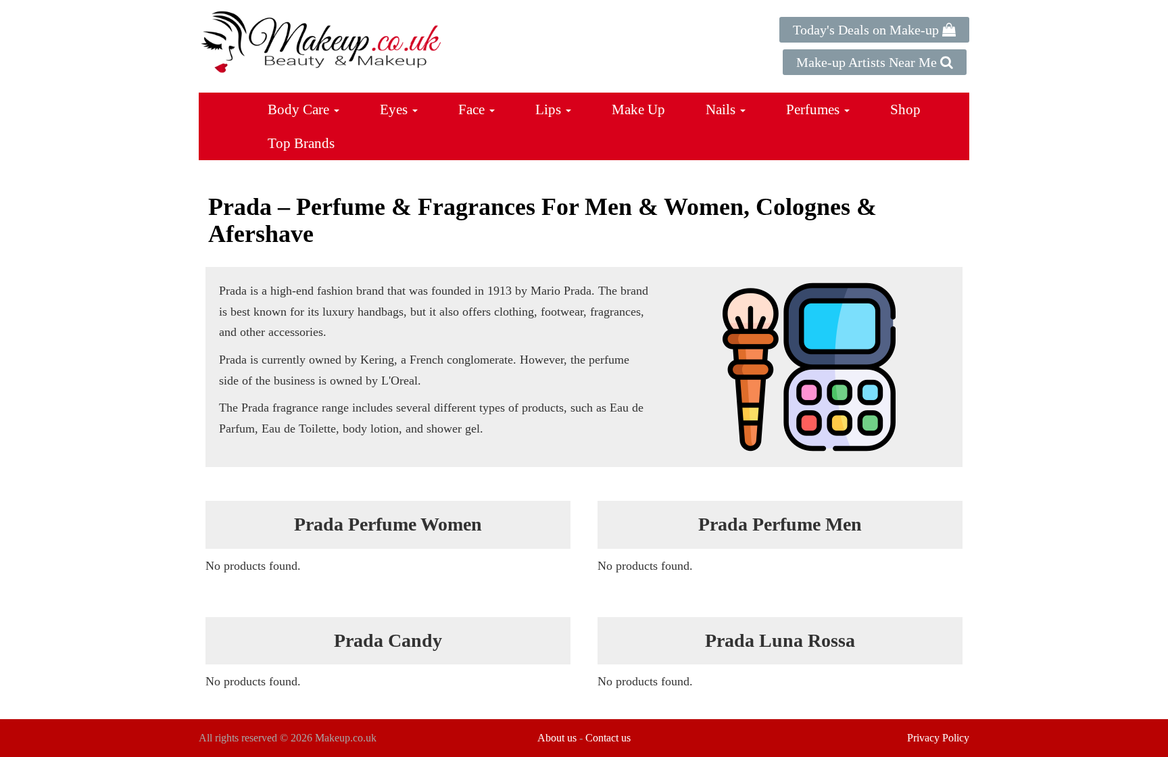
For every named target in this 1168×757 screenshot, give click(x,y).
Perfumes (814, 109)
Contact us (608, 737)
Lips (549, 109)
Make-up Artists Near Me (868, 62)
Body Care (300, 109)
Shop (905, 109)
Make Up (638, 109)
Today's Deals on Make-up (867, 29)
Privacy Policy (938, 737)
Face (473, 109)
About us (557, 737)
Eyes (395, 109)
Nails (722, 109)
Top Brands (301, 143)
